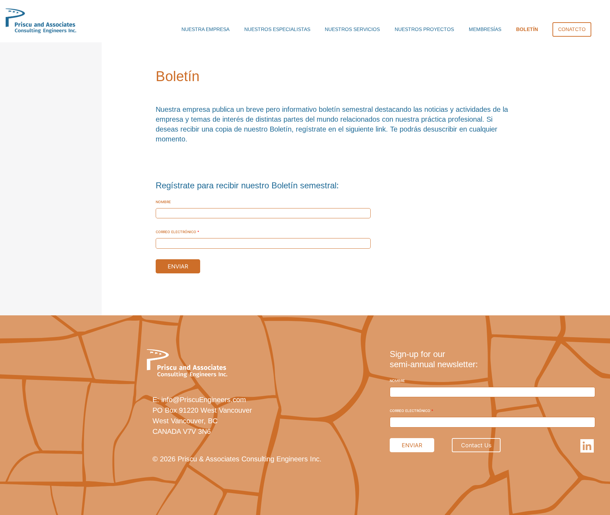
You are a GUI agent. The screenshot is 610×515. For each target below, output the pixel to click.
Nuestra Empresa (205, 29)
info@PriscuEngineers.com (203, 400)
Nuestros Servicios (352, 29)
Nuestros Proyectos (424, 29)
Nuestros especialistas (277, 29)
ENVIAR (178, 266)
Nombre (163, 202)
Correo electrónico (177, 232)
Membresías (485, 29)
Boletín (527, 29)
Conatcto (572, 29)
